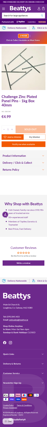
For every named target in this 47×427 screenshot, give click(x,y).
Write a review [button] (23, 263)
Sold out (30, 129)
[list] (23, 68)
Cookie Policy (8, 405)
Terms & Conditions (24, 405)
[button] (43, 9)
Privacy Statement (10, 408)
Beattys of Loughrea (16, 413)
